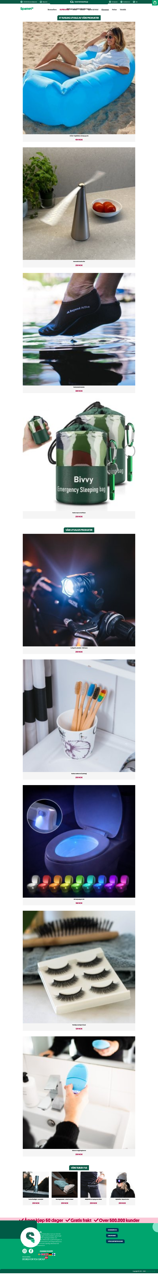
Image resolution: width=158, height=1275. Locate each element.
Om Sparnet (114, 2)
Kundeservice (126, 2)
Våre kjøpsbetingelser (115, 1241)
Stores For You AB (150, 1271)
